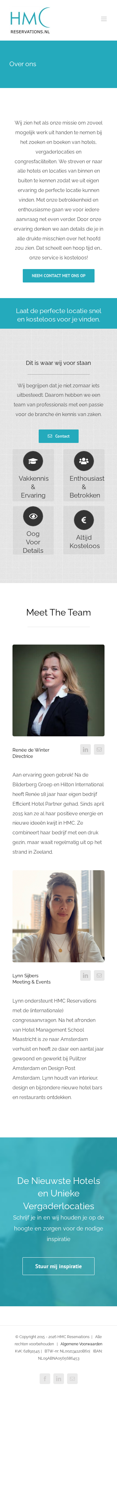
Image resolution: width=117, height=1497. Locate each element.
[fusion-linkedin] (85, 749)
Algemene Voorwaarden (81, 1344)
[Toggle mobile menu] (104, 19)
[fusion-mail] (99, 749)
